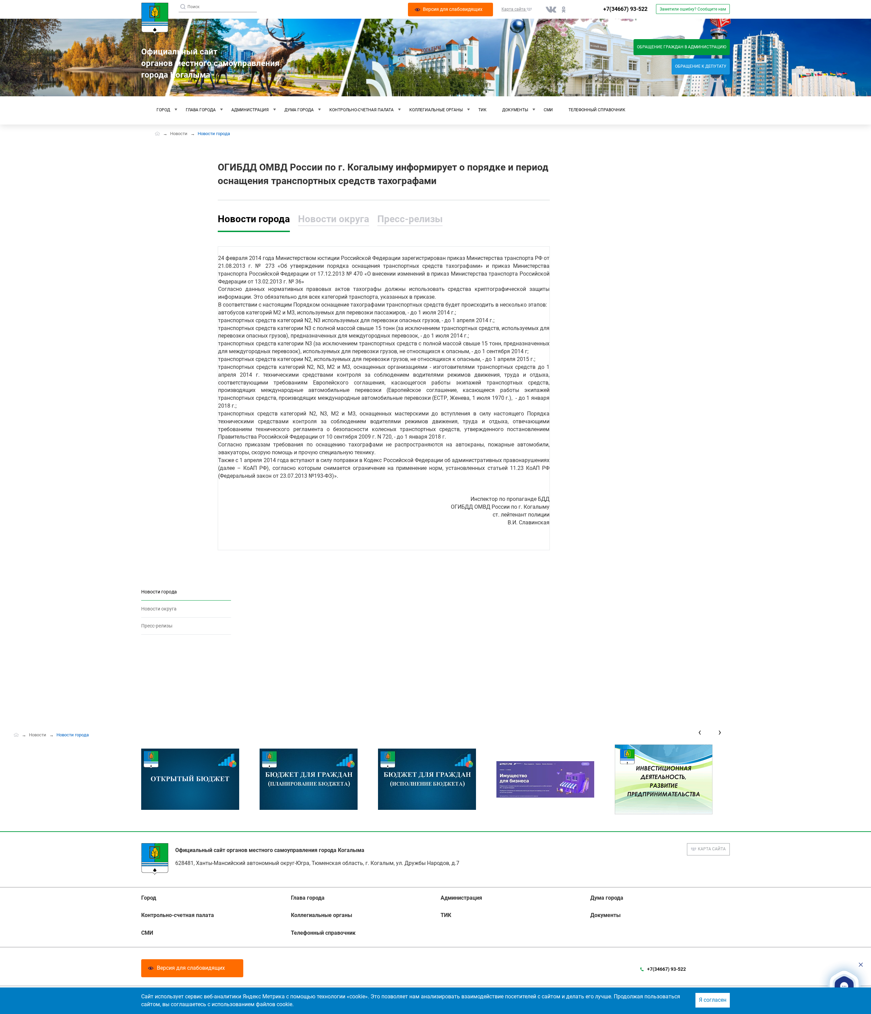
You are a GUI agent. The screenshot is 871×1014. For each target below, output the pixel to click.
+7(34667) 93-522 (625, 9)
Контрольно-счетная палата (361, 110)
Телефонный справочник (597, 110)
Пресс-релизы (410, 219)
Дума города (299, 110)
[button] (844, 986)
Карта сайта (712, 849)
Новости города (254, 219)
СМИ (548, 110)
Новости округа (333, 219)
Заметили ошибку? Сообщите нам (693, 9)
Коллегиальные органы (436, 110)
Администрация (250, 110)
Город (163, 110)
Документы (515, 110)
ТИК (482, 110)
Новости (178, 133)
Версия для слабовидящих (191, 968)
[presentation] (699, 732)
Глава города (201, 110)
